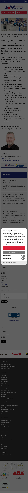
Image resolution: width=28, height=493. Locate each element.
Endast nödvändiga (14, 252)
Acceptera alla (14, 247)
